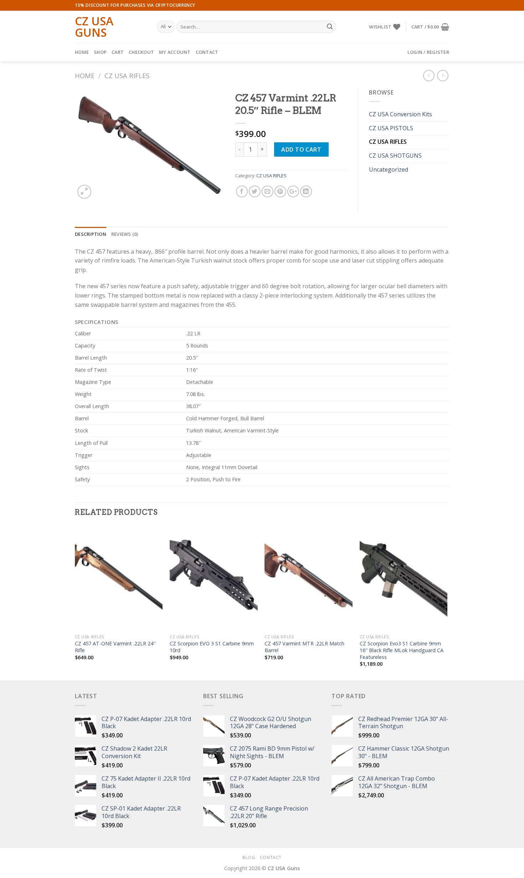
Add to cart (301, 149)
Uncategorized (388, 169)
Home (82, 52)
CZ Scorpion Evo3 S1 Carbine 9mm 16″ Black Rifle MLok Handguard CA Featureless (401, 650)
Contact (207, 52)
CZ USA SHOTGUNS (395, 155)
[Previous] (75, 602)
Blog (248, 857)
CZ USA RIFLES (126, 75)
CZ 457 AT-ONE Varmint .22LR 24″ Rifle (115, 647)
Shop (100, 52)
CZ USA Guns (94, 26)
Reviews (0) (124, 234)
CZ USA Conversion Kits (400, 114)
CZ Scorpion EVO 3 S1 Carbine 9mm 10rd (212, 647)
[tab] (90, 234)
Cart (118, 52)
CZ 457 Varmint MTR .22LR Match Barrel (304, 647)
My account (175, 52)
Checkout (141, 52)
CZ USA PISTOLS (391, 128)
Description (90, 234)
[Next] (447, 602)
